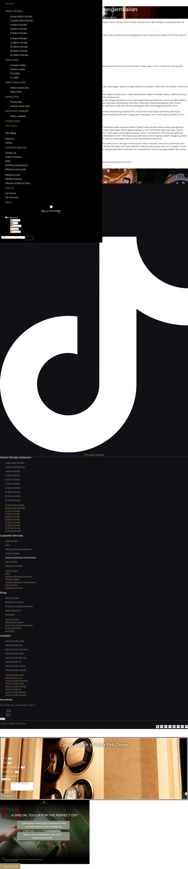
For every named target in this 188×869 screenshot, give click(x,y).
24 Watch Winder (13, 500)
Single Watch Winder (14, 463)
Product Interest (9, 776)
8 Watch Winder (12, 479)
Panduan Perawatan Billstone (18, 549)
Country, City (7, 771)
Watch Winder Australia (15, 670)
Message (5, 790)
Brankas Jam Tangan (14, 602)
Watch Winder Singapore (16, 649)
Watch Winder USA (14, 645)
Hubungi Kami (11, 541)
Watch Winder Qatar (14, 653)
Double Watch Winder (15, 467)
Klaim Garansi (11, 561)
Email (3, 714)
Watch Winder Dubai (14, 641)
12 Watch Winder (12, 488)
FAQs (7, 545)
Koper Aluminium (13, 610)
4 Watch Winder (12, 471)
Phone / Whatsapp (11, 767)
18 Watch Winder (12, 496)
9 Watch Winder (12, 483)
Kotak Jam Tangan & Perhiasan (19, 606)
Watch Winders (12, 598)
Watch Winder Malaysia (15, 657)
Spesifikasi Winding (14, 566)
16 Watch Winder (12, 492)
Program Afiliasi (12, 553)
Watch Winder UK (13, 661)
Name (3, 710)
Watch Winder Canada (15, 666)
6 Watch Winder (12, 475)
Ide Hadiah (10, 614)
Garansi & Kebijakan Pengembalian (20, 557)
